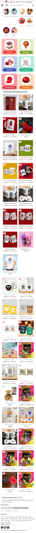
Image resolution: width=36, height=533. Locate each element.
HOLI (2, 510)
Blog (20, 518)
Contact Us (7, 520)
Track (18, 2)
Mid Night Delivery (14, 518)
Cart (7, 2)
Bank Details (8, 522)
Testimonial (24, 518)
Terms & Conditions (10, 517)
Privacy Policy (18, 517)
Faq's (31, 517)
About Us (3, 517)
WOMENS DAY (8, 510)
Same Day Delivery (5, 518)
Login (13, 2)
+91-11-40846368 (27, 2)
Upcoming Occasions (6, 508)
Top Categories (24, 508)
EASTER (16, 510)
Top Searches (16, 508)
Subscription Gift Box (24, 520)
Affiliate (29, 518)
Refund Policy (25, 517)
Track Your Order (15, 520)
